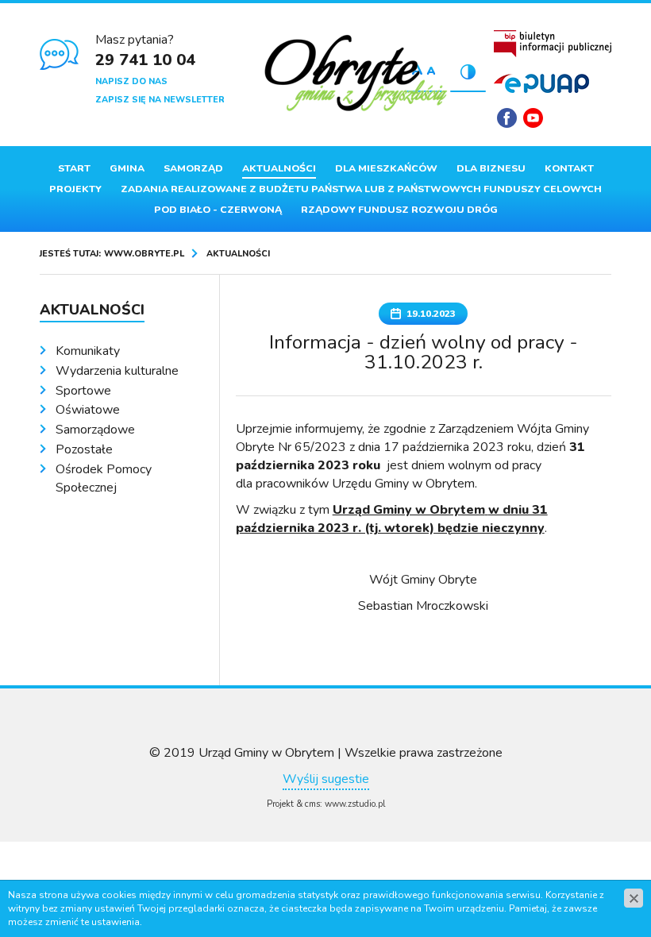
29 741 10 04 (145, 60)
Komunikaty (88, 351)
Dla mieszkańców (386, 168)
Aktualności (279, 168)
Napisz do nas (131, 81)
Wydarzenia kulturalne (117, 371)
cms (312, 804)
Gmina (127, 168)
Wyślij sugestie (326, 779)
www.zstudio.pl (355, 804)
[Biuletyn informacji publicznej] (552, 43)
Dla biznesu (491, 168)
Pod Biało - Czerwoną (218, 209)
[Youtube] (533, 118)
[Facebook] (507, 118)
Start (74, 168)
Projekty (75, 189)
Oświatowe (88, 409)
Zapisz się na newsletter (160, 100)
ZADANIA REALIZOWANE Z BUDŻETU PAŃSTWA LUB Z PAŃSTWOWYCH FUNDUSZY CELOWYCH (361, 189)
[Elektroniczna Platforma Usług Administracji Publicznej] (541, 82)
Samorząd (193, 168)
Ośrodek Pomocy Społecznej (104, 478)
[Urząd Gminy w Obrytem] (356, 74)
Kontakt (569, 168)
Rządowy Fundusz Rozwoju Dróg (399, 209)
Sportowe (83, 390)
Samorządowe (95, 429)
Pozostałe (84, 449)
